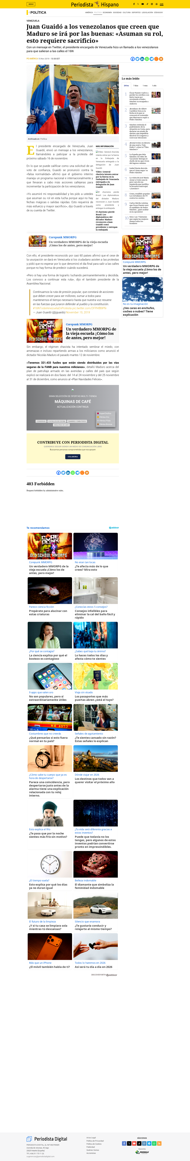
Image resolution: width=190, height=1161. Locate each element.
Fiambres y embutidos (77, 421)
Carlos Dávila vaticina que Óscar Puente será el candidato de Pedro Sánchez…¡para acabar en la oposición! (139, 207)
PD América (32, 59)
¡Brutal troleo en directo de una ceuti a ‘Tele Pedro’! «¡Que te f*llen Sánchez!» (139, 146)
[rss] (159, 1143)
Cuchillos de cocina (56, 421)
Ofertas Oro (104, 417)
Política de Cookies (94, 1144)
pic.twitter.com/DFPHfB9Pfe (89, 308)
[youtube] (134, 1143)
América (89, 13)
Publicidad (91, 1147)
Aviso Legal (91, 1138)
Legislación (147, 13)
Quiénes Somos (93, 1150)
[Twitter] (137, 59)
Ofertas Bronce (105, 424)
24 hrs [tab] (126, 86)
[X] (138, 4)
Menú (31, 4)
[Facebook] (134, 4)
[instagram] (144, 1143)
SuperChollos (105, 413)
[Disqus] (73, 1018)
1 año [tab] (154, 86)
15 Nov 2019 (43, 59)
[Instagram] (152, 4)
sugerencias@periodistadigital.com (41, 1157)
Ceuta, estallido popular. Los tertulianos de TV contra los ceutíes (139, 195)
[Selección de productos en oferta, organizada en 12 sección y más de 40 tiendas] (73, 390)
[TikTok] (147, 4)
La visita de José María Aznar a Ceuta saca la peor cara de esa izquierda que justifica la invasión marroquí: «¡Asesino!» (139, 183)
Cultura (127, 13)
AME (161, 4)
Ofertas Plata (105, 421)
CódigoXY (158, 13)
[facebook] (124, 1143)
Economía (107, 13)
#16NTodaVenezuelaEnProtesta (52, 308)
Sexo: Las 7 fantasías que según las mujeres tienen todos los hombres (138, 220)
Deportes (136, 13)
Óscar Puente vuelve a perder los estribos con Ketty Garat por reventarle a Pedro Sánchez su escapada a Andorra (139, 98)
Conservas (41, 421)
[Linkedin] (142, 59)
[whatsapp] (156, 4)
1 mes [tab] (145, 86)
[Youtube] (143, 4)
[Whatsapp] (147, 59)
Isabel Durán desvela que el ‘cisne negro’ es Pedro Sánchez (138, 170)
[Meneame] (156, 59)
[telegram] (149, 1143)
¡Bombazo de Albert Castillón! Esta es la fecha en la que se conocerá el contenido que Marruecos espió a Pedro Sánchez (139, 114)
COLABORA (73, 457)
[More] (161, 59)
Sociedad (117, 13)
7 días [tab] (135, 86)
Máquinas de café (61, 425)
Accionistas (91, 1153)
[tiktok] (139, 1143)
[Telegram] (152, 59)
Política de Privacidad (95, 1141)
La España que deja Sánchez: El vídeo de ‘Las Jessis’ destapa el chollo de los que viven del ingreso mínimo (139, 158)
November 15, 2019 (78, 312)
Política (38, 12)
